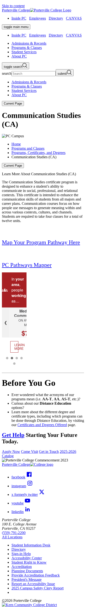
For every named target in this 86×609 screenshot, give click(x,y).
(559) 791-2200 (14, 533)
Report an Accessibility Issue (33, 584)
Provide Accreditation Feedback (35, 575)
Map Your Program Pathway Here (41, 242)
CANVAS (74, 18)
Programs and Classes (27, 148)
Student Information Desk (30, 545)
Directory (56, 18)
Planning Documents (27, 571)
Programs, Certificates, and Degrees (38, 153)
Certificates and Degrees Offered (42, 425)
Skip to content (13, 6)
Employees (37, 18)
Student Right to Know (29, 562)
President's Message (26, 579)
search (6, 73)
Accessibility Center (26, 558)
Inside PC (18, 18)
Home (16, 144)
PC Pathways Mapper (27, 265)
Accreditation (21, 567)
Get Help (13, 435)
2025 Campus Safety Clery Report (37, 588)
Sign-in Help (21, 554)
